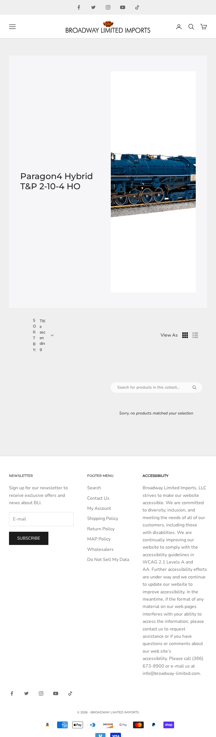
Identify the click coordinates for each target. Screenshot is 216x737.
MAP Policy (99, 539)
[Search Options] (196, 387)
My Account (99, 508)
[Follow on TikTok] (137, 7)
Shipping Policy (102, 518)
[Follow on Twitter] (93, 7)
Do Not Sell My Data (108, 559)
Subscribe (28, 538)
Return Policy (100, 529)
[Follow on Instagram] (108, 7)
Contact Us (98, 498)
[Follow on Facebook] (79, 7)
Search (94, 488)
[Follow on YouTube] (122, 7)
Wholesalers (100, 549)
